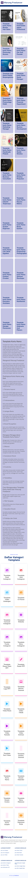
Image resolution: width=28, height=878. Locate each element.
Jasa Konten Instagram (6, 862)
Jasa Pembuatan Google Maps (20, 863)
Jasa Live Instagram (5, 852)
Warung (14, 875)
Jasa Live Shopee (4, 850)
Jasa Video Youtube (19, 854)
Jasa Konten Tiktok (5, 865)
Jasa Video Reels (18, 852)
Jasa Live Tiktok (4, 854)
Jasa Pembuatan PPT (5, 867)
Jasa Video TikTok (18, 850)
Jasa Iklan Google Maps (20, 868)
